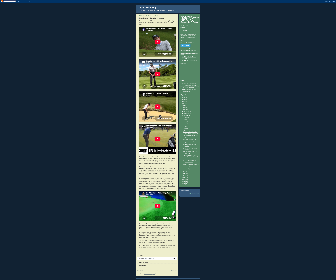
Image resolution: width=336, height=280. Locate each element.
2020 (183, 99)
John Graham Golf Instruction (189, 85)
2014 (183, 171)
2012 (183, 175)
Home (157, 270)
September (187, 117)
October (186, 115)
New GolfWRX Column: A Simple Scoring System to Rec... (190, 141)
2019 (183, 101)
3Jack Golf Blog (148, 7)
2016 (183, 107)
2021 (183, 97)
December (186, 111)
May (185, 126)
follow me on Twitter (194, 193)
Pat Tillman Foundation (188, 87)
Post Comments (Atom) (150, 274)
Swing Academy (186, 91)
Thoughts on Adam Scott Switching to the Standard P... (190, 157)
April (185, 128)
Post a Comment (143, 265)
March (185, 130)
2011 (183, 177)
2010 (183, 179)
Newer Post (140, 270)
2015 (183, 109)
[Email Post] (174, 258)
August (186, 119)
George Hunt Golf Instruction (189, 83)
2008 (183, 184)
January (186, 169)
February (186, 166)
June (185, 124)
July (185, 121)
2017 (183, 105)
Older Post (174, 270)
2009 (183, 182)
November (186, 113)
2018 (183, 103)
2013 (183, 173)
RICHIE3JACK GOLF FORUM (189, 60)
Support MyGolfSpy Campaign (191, 164)
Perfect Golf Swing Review (188, 89)
